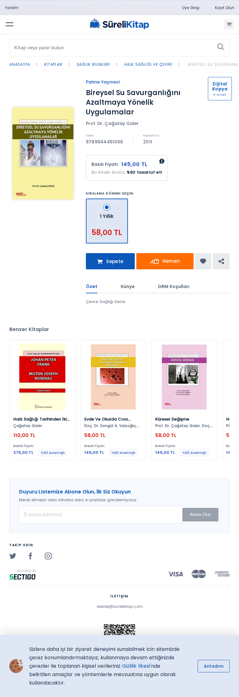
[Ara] (220, 47)
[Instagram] (48, 555)
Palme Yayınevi (103, 82)
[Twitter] (12, 555)
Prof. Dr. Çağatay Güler (112, 123)
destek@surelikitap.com (119, 606)
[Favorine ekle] (203, 261)
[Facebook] (30, 555)
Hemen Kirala (168, 263)
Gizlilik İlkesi (136, 666)
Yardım (12, 7)
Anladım (213, 666)
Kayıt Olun (224, 7)
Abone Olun (200, 514)
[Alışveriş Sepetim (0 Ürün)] (229, 25)
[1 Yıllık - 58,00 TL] (107, 201)
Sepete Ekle (114, 263)
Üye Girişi (190, 7)
